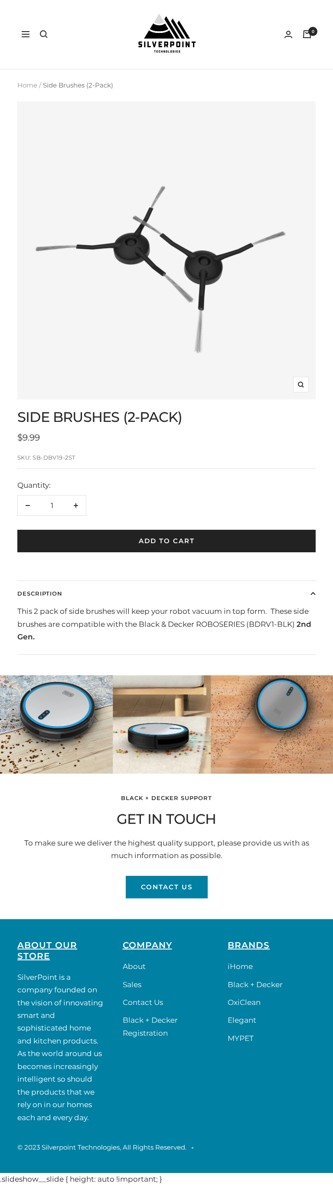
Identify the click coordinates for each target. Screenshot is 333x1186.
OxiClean (244, 1002)
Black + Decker (255, 984)
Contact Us (143, 1002)
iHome (240, 966)
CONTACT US (167, 887)
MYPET (241, 1038)
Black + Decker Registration (150, 1026)
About (134, 966)
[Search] (44, 34)
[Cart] (307, 34)
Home (27, 85)
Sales (132, 984)
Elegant (242, 1020)
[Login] (288, 34)
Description (39, 593)
